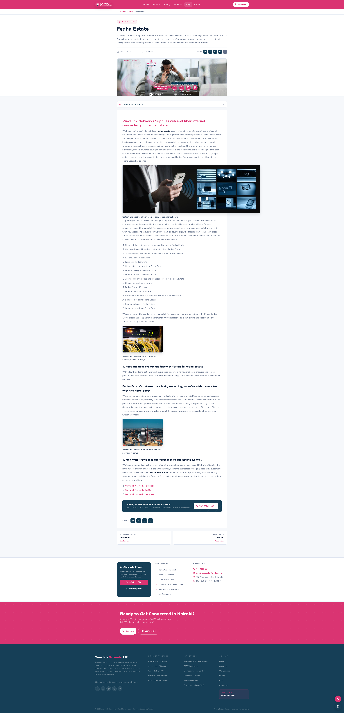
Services (156, 4)
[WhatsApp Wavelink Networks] (338, 706)
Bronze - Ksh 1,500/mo (157, 661)
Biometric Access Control (194, 671)
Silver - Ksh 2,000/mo (157, 666)
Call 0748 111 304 (207, 506)
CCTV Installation (166, 579)
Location (129, 12)
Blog (188, 4)
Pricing (167, 4)
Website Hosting (191, 680)
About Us (178, 4)
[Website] (120, 688)
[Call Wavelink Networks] (338, 699)
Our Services (224, 671)
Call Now (242, 4)
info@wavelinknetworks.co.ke (209, 573)
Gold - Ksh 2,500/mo (157, 671)
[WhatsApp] (144, 520)
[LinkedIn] (150, 520)
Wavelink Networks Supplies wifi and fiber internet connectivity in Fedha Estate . (163, 123)
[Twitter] (138, 520)
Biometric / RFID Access (169, 589)
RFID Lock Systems (192, 675)
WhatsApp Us (135, 588)
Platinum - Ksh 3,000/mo (158, 675)
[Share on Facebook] (205, 52)
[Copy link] (225, 52)
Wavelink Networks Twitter (138, 490)
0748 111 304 (135, 582)
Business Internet (166, 575)
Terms (227, 709)
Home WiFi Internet (167, 570)
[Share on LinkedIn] (220, 52)
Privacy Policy (219, 709)
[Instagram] (108, 688)
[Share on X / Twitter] (210, 52)
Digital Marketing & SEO (194, 685)
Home (146, 4)
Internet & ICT (128, 22)
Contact (197, 4)
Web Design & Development (171, 584)
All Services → (165, 594)
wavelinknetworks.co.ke (240, 709)
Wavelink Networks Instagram (140, 494)
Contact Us (150, 631)
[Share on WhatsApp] (215, 52)
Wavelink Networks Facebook (140, 486)
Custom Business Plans (158, 680)
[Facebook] (132, 520)
